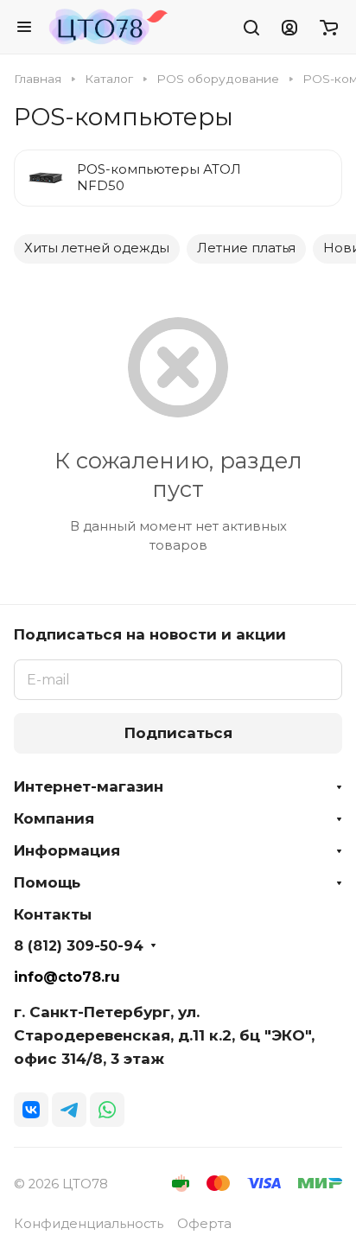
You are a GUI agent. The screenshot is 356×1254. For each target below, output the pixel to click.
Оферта (204, 1224)
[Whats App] (107, 1109)
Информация (67, 850)
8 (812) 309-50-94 (78, 946)
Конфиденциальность (88, 1224)
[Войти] (289, 26)
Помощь (47, 882)
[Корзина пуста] (329, 26)
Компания (54, 818)
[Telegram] (69, 1109)
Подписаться (178, 733)
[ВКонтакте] (31, 1109)
